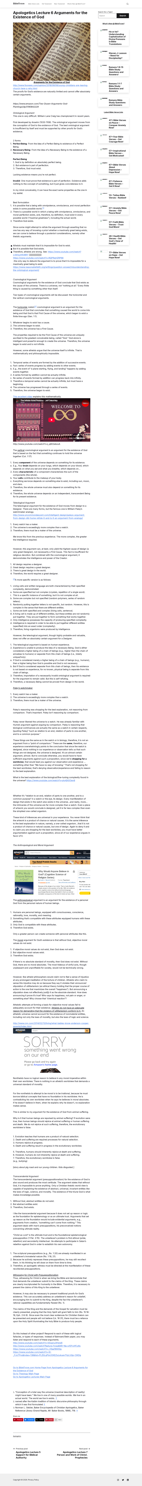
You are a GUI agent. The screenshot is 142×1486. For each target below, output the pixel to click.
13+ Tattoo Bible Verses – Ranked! (117, 196)
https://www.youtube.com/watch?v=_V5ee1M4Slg (37, 1349)
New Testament (59, 4)
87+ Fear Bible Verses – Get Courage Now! (116, 139)
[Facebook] (2, 1468)
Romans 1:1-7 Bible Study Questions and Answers (116, 87)
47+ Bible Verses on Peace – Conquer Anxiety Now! (117, 124)
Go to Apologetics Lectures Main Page (31, 1377)
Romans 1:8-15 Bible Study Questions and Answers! (116, 71)
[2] (35, 306)
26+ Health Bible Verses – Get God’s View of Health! (117, 240)
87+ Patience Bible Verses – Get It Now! (116, 183)
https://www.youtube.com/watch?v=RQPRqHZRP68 (38, 258)
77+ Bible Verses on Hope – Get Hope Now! (117, 255)
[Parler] (2, 1477)
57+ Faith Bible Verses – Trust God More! (116, 224)
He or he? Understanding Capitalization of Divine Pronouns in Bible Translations (117, 38)
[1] (43, 208)
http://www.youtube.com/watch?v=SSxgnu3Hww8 (37, 1343)
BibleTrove (18, 3)
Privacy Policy (33, 1480)
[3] (14, 579)
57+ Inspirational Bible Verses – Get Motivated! (117, 153)
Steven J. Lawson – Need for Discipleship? (118, 55)
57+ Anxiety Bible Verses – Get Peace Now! (118, 210)
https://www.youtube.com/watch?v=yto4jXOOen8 (51, 780)
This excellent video (22, 396)
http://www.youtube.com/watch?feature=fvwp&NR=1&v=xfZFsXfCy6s (47, 1346)
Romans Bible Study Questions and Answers (117, 102)
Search (123, 16)
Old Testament (47, 4)
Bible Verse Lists (33, 4)
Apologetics (17, 1436)
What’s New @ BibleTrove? (76, 4)
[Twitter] (2, 1472)
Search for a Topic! (105, 12)
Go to (15, 1373)
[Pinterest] (2, 1464)
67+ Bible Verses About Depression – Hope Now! (117, 168)
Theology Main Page (28, 1373)
